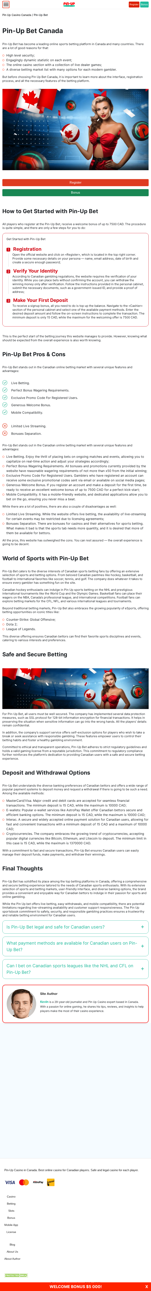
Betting (11, 1203)
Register (134, 4)
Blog (12, 1244)
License (11, 1232)
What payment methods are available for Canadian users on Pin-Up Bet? (71, 946)
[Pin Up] (69, 4)
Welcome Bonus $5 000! (76, 1286)
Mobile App (11, 1224)
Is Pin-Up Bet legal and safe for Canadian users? (55, 926)
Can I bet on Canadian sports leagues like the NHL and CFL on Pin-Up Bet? (69, 969)
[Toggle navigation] (5, 4)
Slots (11, 1210)
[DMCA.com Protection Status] (16, 1275)
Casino (11, 1196)
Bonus (144, 4)
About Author (12, 1258)
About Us (12, 1251)
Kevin (44, 1002)
